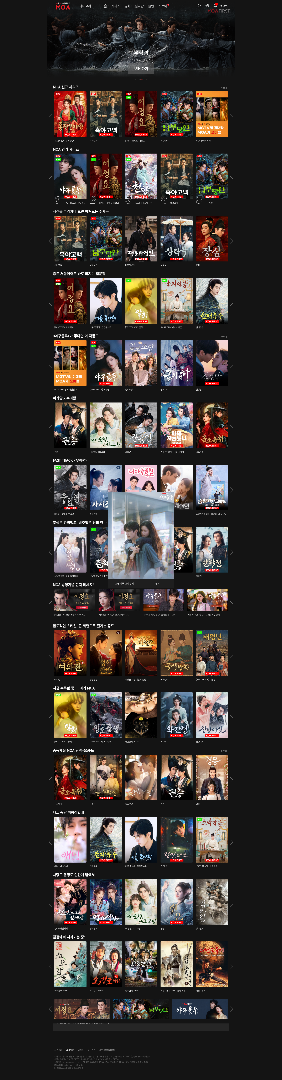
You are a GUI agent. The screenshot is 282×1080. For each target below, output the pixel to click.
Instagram (67, 1065)
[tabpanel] (141, 42)
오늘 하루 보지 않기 (124, 583)
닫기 (157, 583)
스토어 (163, 5)
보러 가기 (141, 68)
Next (231, 116)
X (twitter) (79, 1065)
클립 (151, 5)
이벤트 (81, 1049)
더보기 (224, 88)
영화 (127, 5)
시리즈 (115, 5)
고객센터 (58, 1049)
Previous (50, 116)
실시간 (139, 5)
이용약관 (91, 1049)
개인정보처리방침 (107, 1049)
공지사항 (70, 1049)
